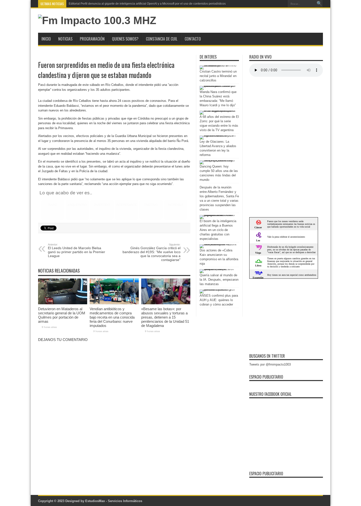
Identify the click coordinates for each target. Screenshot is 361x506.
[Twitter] (281, 4)
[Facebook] (276, 4)
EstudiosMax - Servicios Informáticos (113, 501)
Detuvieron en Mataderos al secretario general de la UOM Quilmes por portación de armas (61, 315)
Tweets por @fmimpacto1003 (270, 364)
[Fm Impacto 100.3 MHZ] (97, 20)
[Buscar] (319, 3)
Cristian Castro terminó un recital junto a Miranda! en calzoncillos (218, 76)
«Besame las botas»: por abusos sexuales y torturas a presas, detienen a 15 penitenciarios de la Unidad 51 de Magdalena (165, 317)
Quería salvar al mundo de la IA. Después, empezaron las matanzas (219, 279)
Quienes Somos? (125, 39)
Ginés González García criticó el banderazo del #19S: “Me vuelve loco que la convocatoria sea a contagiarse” (151, 252)
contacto (193, 39)
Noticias (65, 39)
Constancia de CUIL (161, 39)
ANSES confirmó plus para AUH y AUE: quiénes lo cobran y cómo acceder (219, 300)
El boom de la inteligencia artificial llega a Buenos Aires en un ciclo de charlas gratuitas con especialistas (218, 230)
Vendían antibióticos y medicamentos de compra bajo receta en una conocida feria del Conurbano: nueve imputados (112, 317)
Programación (92, 39)
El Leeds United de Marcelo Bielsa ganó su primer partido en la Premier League (76, 250)
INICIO (46, 39)
